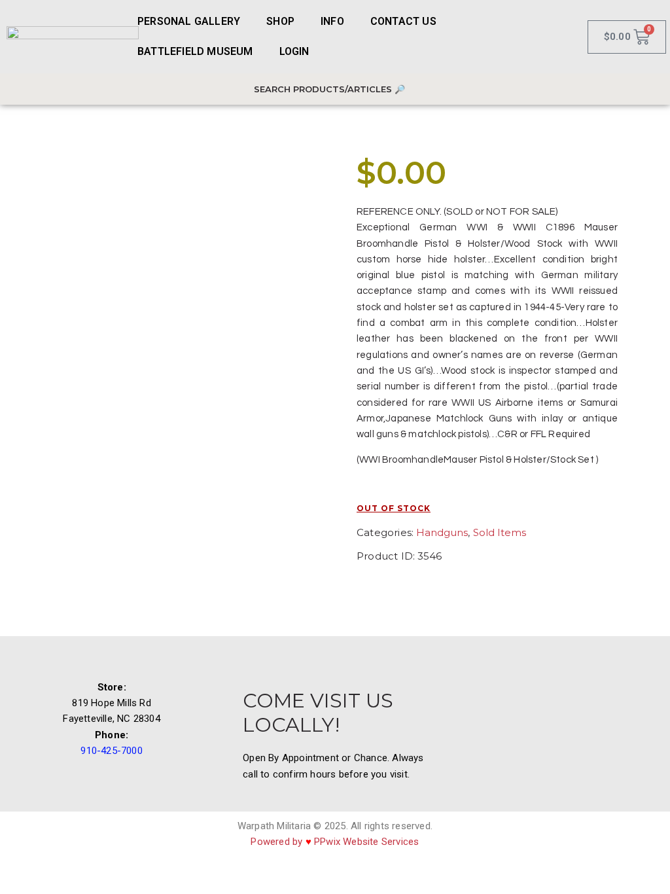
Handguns (442, 532)
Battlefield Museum (195, 51)
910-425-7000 (111, 751)
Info (332, 21)
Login (294, 51)
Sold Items (499, 532)
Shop (280, 21)
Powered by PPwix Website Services (335, 842)
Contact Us (403, 21)
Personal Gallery (188, 21)
